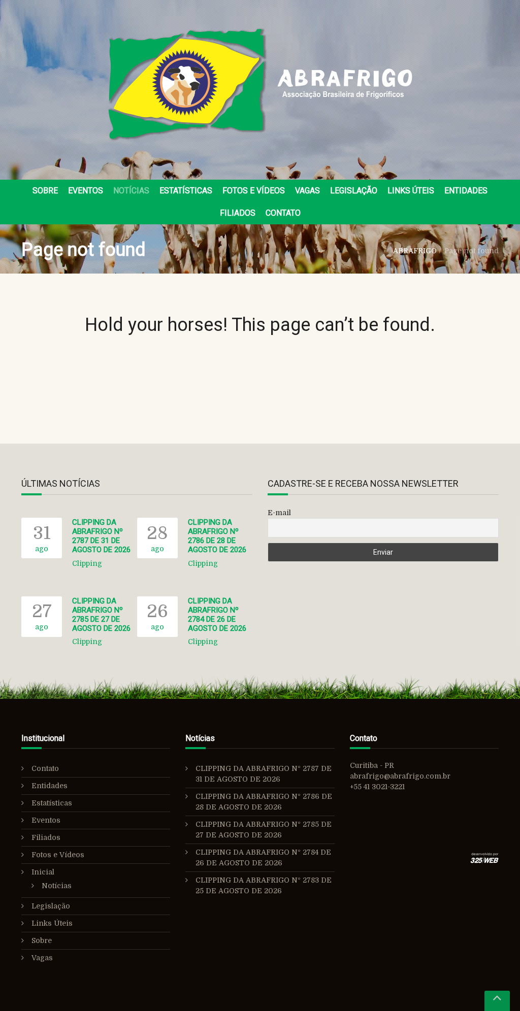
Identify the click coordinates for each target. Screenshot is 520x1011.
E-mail (279, 513)
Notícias (131, 190)
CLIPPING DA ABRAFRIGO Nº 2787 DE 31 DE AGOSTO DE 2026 (101, 536)
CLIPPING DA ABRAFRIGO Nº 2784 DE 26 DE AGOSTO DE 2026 (217, 614)
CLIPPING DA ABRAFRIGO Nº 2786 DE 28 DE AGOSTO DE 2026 (217, 536)
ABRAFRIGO (415, 251)
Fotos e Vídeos (253, 190)
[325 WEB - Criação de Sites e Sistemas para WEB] (484, 859)
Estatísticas (185, 190)
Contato (283, 213)
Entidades (466, 190)
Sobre (45, 190)
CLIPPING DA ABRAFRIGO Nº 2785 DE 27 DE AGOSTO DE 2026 (101, 614)
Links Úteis (410, 190)
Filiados (237, 213)
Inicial (42, 872)
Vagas (307, 190)
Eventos (85, 190)
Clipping (87, 563)
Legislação (353, 190)
